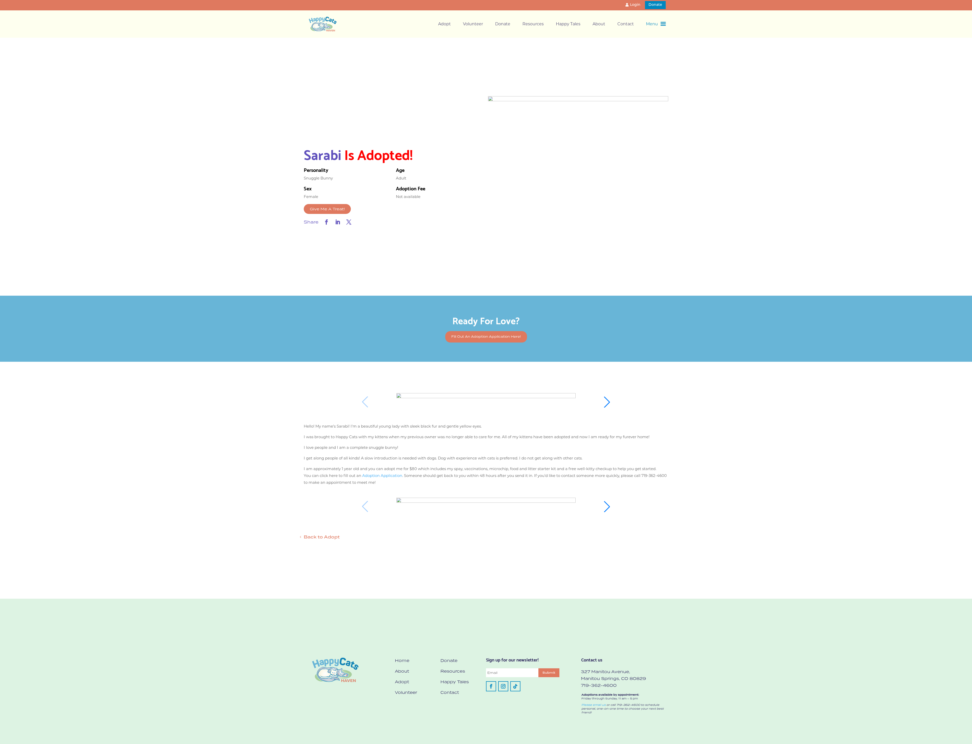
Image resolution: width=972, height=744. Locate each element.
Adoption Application (382, 475)
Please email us (593, 705)
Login (635, 5)
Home (402, 660)
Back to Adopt (322, 537)
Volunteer (473, 24)
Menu (652, 24)
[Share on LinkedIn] (338, 222)
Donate (655, 5)
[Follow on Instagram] (503, 686)
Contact (625, 24)
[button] (607, 402)
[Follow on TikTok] (515, 686)
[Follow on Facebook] (491, 686)
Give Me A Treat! (327, 209)
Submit (548, 673)
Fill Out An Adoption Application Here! (486, 336)
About (599, 24)
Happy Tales (568, 24)
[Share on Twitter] (349, 222)
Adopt (444, 24)
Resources (533, 24)
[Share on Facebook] (326, 222)
